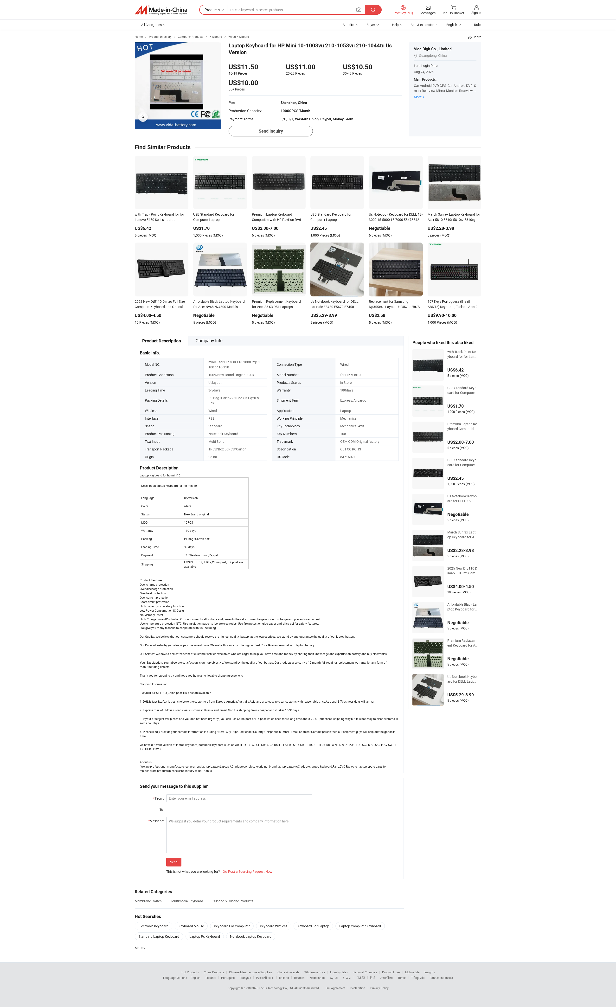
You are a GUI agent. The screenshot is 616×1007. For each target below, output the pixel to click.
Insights (429, 972)
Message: (156, 821)
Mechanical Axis (352, 426)
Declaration (357, 988)
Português (228, 978)
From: (158, 798)
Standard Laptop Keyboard (159, 936)
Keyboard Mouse (191, 926)
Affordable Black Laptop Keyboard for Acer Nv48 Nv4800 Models (462, 607)
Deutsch (299, 978)
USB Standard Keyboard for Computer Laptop (461, 390)
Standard (215, 426)
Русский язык (265, 978)
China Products (214, 972)
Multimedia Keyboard (187, 901)
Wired (344, 364)
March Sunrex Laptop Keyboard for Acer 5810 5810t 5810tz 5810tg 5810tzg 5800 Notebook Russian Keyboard (462, 534)
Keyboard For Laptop (313, 926)
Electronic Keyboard (153, 926)
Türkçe (402, 978)
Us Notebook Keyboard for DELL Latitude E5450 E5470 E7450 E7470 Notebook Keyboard (462, 679)
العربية (334, 978)
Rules (478, 24)
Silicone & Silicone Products (233, 901)
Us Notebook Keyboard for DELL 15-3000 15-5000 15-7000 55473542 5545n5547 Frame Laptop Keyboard (462, 498)
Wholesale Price (314, 972)
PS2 (211, 418)
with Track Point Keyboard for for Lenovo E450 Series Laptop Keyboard (462, 354)
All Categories (151, 24)
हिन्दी (372, 978)
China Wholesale (288, 972)
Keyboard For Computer (232, 926)
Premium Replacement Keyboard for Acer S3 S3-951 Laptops (462, 643)
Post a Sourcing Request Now (247, 871)
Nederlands (317, 978)
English (195, 978)
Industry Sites (339, 972)
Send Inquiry (271, 131)
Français (245, 978)
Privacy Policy (379, 988)
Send (174, 862)
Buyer (370, 24)
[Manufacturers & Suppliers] (161, 10)
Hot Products (190, 972)
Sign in (476, 12)
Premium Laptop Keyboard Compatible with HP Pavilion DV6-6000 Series (462, 426)
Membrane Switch (148, 901)
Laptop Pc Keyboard (204, 936)
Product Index (391, 972)
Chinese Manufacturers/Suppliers (250, 972)
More (418, 97)
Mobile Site (412, 972)
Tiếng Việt (418, 978)
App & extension (423, 24)
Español (210, 978)
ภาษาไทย (386, 978)
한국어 (347, 978)
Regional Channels (365, 972)
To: (162, 809)
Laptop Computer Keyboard (360, 926)
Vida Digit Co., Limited (433, 48)
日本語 (360, 978)
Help (395, 24)
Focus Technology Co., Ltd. (276, 988)
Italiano (284, 978)
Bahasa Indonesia (441, 978)
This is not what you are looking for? (193, 871)
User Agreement (335, 988)
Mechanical (348, 418)
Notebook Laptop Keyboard (250, 936)
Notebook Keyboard (223, 433)
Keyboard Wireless (273, 926)
